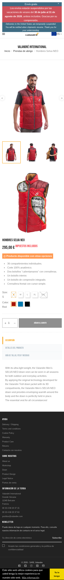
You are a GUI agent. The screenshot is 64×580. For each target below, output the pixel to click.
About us (6, 461)
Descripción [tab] (10, 340)
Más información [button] (30, 577)
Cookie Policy (8, 433)
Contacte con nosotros (12, 450)
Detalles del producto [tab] (14, 348)
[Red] (13, 304)
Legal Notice (7, 478)
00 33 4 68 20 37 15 (10, 508)
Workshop (6, 465)
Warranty (6, 437)
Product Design (8, 474)
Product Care (8, 442)
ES (58, 34)
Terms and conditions (11, 429)
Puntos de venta (9, 483)
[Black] (27, 304)
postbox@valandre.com (12, 516)
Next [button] (62, 98)
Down (4, 470)
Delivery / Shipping (10, 424)
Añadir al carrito (40, 323)
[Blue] (20, 304)
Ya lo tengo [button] (57, 574)
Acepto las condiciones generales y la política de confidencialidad (31, 548)
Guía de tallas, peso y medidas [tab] (17, 355)
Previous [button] (2, 98)
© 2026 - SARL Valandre (32, 562)
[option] (32, 102)
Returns (5, 446)
